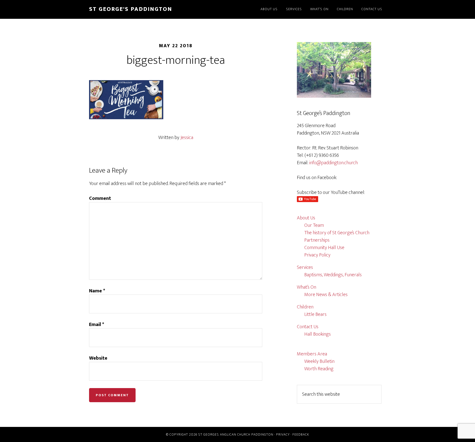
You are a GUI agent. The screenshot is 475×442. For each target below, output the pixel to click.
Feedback (300, 434)
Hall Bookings (317, 334)
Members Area (312, 354)
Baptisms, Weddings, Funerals (333, 275)
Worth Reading (318, 369)
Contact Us (307, 327)
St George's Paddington (130, 9)
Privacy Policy (317, 255)
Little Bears (315, 314)
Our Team (314, 225)
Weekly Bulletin (319, 361)
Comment (100, 198)
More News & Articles (326, 294)
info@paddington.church (333, 163)
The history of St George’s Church (336, 233)
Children (305, 307)
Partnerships (317, 240)
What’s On (306, 287)
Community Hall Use (324, 247)
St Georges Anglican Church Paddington (235, 434)
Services (305, 267)
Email (96, 324)
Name (97, 291)
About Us (306, 218)
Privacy (283, 434)
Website (98, 358)
